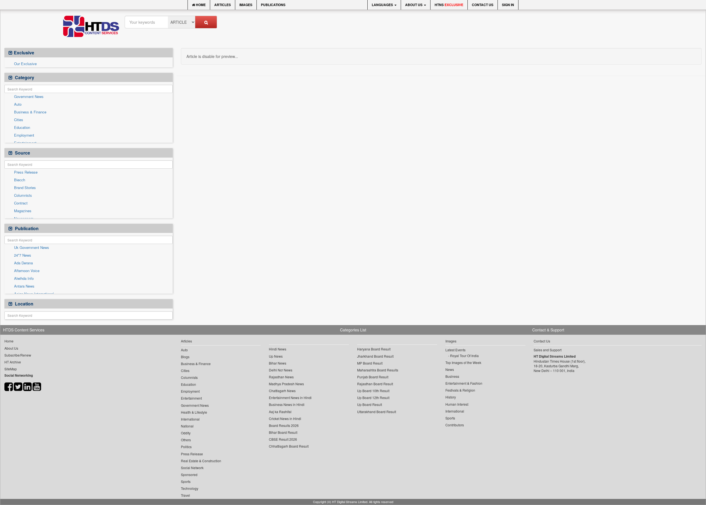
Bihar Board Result (283, 432)
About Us (414, 4)
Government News (29, 96)
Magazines (22, 210)
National (187, 426)
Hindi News (277, 349)
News (449, 369)
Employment (24, 135)
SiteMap (10, 368)
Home (200, 4)
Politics (186, 446)
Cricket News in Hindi (285, 418)
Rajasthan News (281, 376)
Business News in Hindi (286, 404)
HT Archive (12, 362)
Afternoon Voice (26, 270)
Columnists (23, 195)
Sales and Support (547, 349)
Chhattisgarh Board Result (289, 446)
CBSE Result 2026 (283, 439)
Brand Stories (25, 187)
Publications (273, 4)
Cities (18, 119)
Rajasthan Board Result (375, 383)
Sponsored (189, 474)
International (190, 419)
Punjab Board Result (372, 376)
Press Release (26, 172)
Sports (186, 481)
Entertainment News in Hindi (290, 397)
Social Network (192, 467)
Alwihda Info (24, 278)
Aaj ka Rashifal (280, 411)
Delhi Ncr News (280, 370)
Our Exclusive (25, 63)
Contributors (454, 424)
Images (245, 4)
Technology (189, 488)
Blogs (185, 356)
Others (186, 439)
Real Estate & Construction (201, 460)
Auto (18, 104)
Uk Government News (31, 247)
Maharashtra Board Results (377, 370)
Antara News (24, 286)
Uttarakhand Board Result (376, 411)
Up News (276, 356)
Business (452, 376)
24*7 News (22, 255)
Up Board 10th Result (373, 390)
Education (22, 127)
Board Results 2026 (284, 425)
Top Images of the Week (463, 362)
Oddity (186, 432)
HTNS (449, 4)
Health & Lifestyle (194, 412)
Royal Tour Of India (464, 355)
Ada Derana (23, 263)
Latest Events (455, 349)
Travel (185, 495)
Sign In (508, 4)
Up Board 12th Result (373, 397)
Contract (21, 203)
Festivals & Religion (460, 390)
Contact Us (482, 4)
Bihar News (277, 363)
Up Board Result (369, 404)
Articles (222, 4)
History (450, 397)
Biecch (19, 179)
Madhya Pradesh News (286, 383)
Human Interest (456, 404)
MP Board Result (370, 363)
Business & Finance (30, 112)
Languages (383, 4)
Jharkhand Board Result (375, 356)
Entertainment (191, 398)
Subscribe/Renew (17, 355)
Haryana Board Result (374, 349)
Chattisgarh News (282, 390)
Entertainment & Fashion (463, 383)
